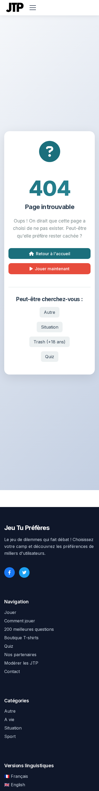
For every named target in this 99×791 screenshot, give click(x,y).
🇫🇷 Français (16, 776)
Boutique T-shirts (21, 637)
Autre (49, 312)
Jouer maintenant (52, 268)
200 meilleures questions (29, 629)
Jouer (10, 612)
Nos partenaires (20, 654)
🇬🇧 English (14, 784)
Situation (49, 327)
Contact (12, 671)
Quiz (49, 356)
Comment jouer (19, 620)
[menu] (32, 7)
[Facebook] (9, 572)
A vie (9, 719)
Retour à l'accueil (53, 253)
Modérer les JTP (21, 663)
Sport (10, 736)
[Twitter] (24, 572)
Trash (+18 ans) (49, 341)
